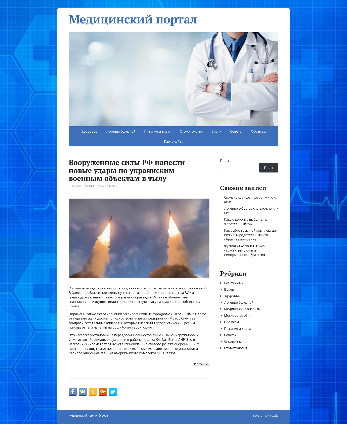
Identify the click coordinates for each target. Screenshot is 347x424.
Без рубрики (234, 283)
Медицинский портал (133, 19)
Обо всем (258, 131)
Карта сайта (173, 141)
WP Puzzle (271, 415)
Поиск (225, 160)
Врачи (216, 131)
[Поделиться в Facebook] (73, 392)
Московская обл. (237, 315)
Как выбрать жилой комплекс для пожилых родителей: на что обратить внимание (251, 235)
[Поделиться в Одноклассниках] (93, 392)
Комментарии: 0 (107, 186)
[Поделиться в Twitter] (113, 392)
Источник (201, 364)
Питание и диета (157, 131)
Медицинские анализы (242, 309)
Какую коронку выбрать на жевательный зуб (245, 221)
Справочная (233, 341)
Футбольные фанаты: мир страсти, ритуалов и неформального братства (244, 250)
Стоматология (191, 131)
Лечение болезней (120, 131)
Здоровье (89, 131)
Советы (236, 131)
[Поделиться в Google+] (103, 392)
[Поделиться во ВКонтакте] (83, 392)
